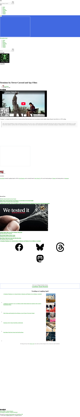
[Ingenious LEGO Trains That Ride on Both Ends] (50, 331)
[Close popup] (1, 16)
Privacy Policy (3, 411)
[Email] (5, 90)
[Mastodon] (40, 262)
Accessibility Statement (4, 412)
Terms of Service (9, 411)
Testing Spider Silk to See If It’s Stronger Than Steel (11, 232)
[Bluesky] (2, 90)
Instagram (67, 178)
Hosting (4, 42)
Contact (4, 47)
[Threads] (3, 90)
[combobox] (6, 50)
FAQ (3, 41)
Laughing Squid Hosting (40, 286)
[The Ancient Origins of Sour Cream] (6, 233)
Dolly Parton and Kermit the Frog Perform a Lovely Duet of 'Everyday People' (19, 313)
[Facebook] (1, 90)
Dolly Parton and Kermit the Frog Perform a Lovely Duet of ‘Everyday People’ (17, 200)
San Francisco (22, 178)
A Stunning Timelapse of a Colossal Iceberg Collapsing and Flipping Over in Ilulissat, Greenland (20, 240)
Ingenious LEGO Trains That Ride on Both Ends (13, 322)
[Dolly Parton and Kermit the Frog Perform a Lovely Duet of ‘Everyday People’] (8, 198)
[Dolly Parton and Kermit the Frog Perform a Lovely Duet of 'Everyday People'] (50, 321)
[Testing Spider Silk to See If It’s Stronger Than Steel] (24, 230)
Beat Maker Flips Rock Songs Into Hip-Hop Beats (10, 238)
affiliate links (32, 343)
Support (4, 45)
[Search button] (13, 50)
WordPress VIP (20, 414)
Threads (54, 178)
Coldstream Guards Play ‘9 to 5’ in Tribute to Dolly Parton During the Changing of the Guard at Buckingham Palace (25, 203)
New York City (38, 178)
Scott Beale (2, 178)
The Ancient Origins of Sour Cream (7, 235)
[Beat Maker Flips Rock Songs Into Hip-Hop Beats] (7, 236)
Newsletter (4, 43)
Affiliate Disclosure (14, 412)
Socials (3, 44)
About (3, 40)
